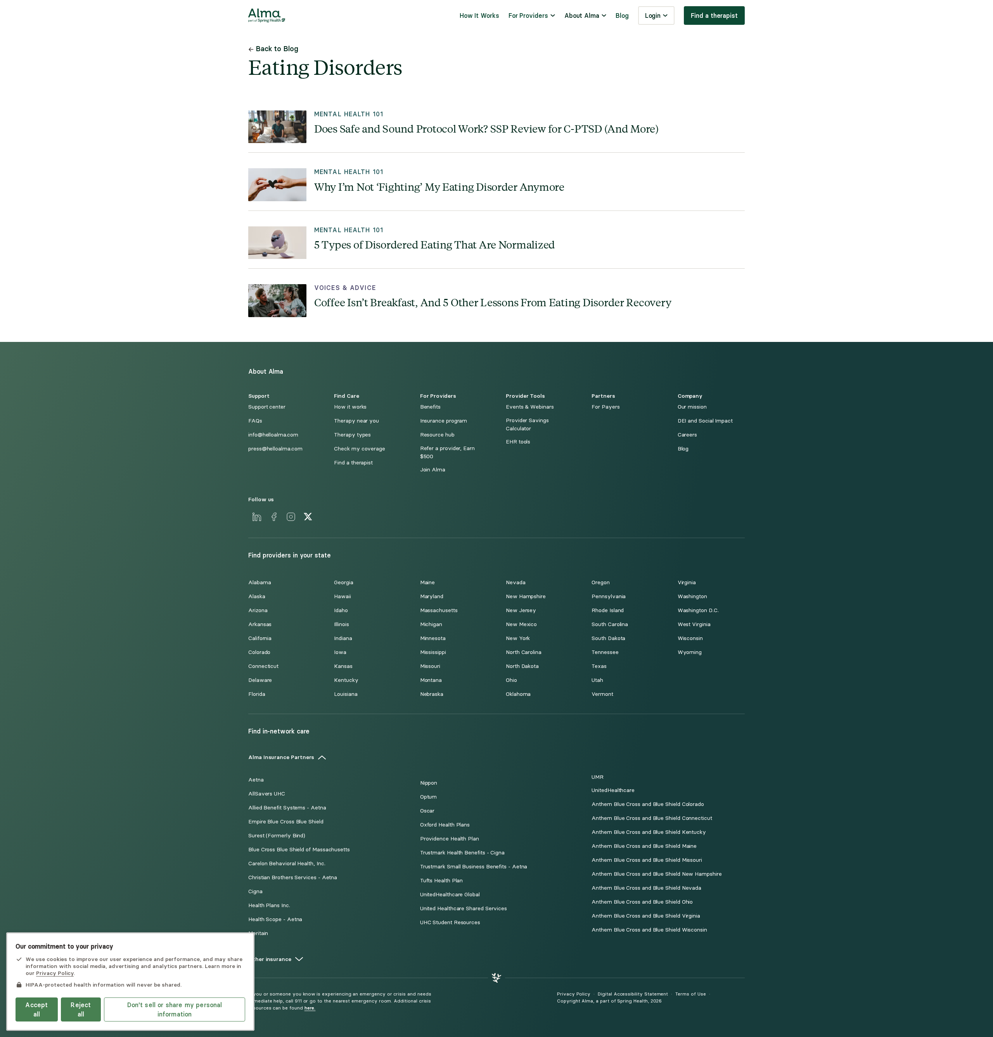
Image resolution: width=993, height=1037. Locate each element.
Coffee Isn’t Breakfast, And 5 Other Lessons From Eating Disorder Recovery (492, 302)
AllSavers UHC (266, 793)
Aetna (256, 779)
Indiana (343, 638)
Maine (427, 582)
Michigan (431, 624)
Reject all (81, 1009)
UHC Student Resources (450, 922)
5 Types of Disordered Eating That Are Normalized (434, 244)
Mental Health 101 (348, 114)
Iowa (340, 652)
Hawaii (342, 596)
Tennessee (605, 652)
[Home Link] (266, 15)
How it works (350, 407)
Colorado (259, 652)
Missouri (430, 666)
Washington (692, 596)
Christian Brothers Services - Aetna (292, 877)
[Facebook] (273, 516)
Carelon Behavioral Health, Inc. (286, 863)
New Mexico (521, 624)
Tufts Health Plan (441, 880)
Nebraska (431, 694)
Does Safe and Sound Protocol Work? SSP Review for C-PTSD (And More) (486, 128)
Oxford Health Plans (445, 824)
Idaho (341, 610)
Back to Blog (277, 48)
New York (518, 638)
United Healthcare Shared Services (463, 908)
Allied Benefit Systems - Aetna (287, 807)
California (260, 638)
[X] (308, 516)
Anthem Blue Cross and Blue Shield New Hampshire (656, 874)
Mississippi (433, 652)
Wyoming (690, 652)
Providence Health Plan (449, 838)
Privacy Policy (573, 994)
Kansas (343, 666)
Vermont (602, 694)
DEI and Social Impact (705, 421)
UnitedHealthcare (613, 790)
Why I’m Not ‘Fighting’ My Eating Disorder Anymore (439, 186)
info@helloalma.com (273, 434)
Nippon (429, 783)
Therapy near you (356, 421)
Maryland (431, 596)
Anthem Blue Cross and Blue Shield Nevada (646, 888)
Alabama (259, 582)
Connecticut (263, 666)
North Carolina (523, 652)
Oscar (427, 811)
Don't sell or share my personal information (174, 1009)
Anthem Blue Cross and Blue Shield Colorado (648, 804)
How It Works (479, 15)
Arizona (257, 610)
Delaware (260, 680)
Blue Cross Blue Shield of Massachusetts (299, 849)
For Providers (528, 15)
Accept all (36, 1009)
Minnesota (433, 638)
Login (653, 15)
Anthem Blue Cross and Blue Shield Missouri (647, 860)
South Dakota (608, 638)
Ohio (511, 680)
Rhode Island (608, 610)
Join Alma (432, 469)
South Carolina (610, 624)
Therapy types (352, 434)
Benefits (430, 407)
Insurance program (443, 421)
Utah (597, 680)
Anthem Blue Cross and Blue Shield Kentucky (649, 832)
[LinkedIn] (256, 516)
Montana (431, 680)
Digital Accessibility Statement (633, 994)
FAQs (255, 421)
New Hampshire (526, 596)
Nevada (516, 582)
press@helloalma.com (275, 448)
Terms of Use (690, 994)
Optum (428, 797)
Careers (687, 434)
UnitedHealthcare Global (450, 894)
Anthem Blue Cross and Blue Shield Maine (644, 846)
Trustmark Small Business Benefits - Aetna (474, 866)
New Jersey (521, 610)
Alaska (256, 596)
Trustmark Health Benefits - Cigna (462, 852)
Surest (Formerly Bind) (276, 835)
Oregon (601, 582)
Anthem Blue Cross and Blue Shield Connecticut (652, 818)
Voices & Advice (345, 288)
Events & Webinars (530, 407)
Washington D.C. (698, 610)
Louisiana (345, 694)
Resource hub (437, 434)
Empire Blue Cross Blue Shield (286, 821)
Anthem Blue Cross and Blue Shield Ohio (642, 902)
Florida (256, 694)
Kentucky (346, 680)
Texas (599, 666)
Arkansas (260, 624)
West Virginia (694, 624)
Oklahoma (518, 694)
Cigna (255, 891)
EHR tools (518, 441)
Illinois (341, 624)
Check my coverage (359, 448)
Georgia (343, 582)
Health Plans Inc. (269, 905)
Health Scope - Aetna (275, 919)
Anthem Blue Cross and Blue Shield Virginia (646, 916)
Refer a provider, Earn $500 (447, 452)
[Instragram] (290, 516)
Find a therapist (714, 15)
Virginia (687, 582)
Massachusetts (439, 610)
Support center (266, 407)
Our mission (692, 407)
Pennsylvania (609, 596)
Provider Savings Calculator (527, 424)
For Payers (605, 407)
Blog (622, 15)
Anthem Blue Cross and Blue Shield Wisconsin (649, 930)
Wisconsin (690, 638)
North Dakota (522, 666)
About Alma (581, 15)
